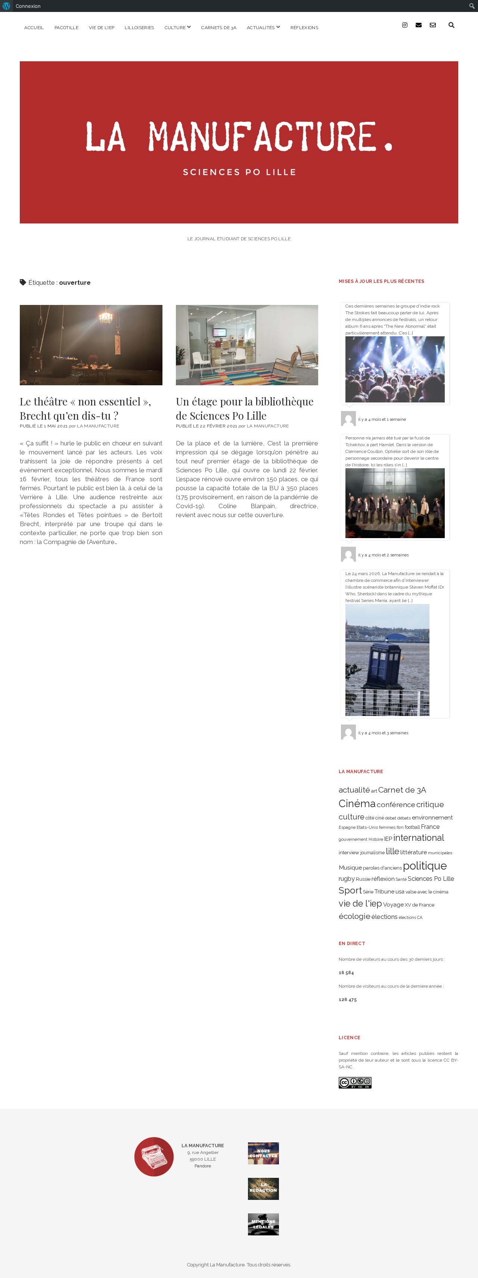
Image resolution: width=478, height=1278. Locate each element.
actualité (354, 789)
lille (392, 851)
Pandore (203, 1166)
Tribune (384, 891)
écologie (354, 916)
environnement (432, 817)
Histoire (376, 839)
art (374, 791)
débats (404, 818)
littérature (413, 852)
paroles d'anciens (382, 868)
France (430, 826)
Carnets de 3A (218, 27)
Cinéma (357, 803)
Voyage (393, 904)
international (418, 838)
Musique (350, 867)
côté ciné (375, 818)
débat (390, 818)
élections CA (410, 917)
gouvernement (353, 839)
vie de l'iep (360, 903)
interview (349, 852)
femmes (387, 827)
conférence (396, 804)
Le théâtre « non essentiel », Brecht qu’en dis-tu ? (91, 345)
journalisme (372, 852)
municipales (440, 852)
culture (351, 816)
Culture (175, 27)
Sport (350, 890)
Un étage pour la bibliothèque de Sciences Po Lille (247, 345)
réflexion (383, 878)
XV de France (419, 905)
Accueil (34, 27)
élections (385, 916)
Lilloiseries (139, 27)
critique (430, 804)
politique (425, 865)
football (412, 827)
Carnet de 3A (402, 789)
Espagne (347, 827)
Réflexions (305, 27)
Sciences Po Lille (431, 878)
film (400, 827)
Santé (401, 879)
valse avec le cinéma (427, 892)
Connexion (28, 6)
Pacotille (66, 27)
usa (399, 891)
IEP (388, 839)
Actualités (261, 27)
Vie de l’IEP (101, 27)
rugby (347, 878)
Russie (363, 879)
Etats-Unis (367, 827)
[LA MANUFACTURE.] (239, 218)
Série (368, 892)
